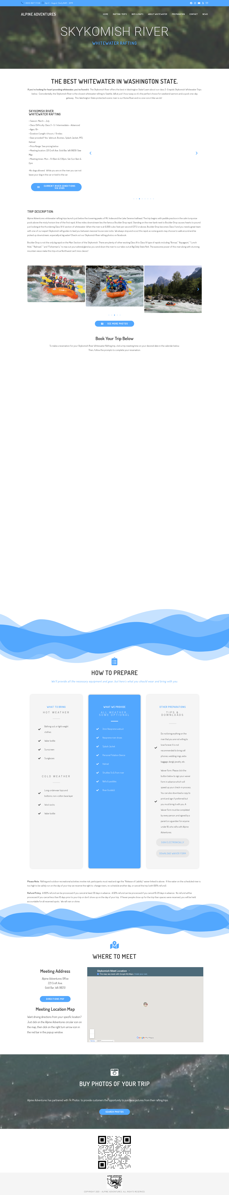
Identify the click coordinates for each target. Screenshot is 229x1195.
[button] (90, 153)
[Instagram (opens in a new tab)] (195, 3)
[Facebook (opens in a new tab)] (191, 3)
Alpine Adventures (38, 14)
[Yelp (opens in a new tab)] (203, 3)
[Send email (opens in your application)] (206, 3)
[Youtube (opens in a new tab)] (199, 3)
